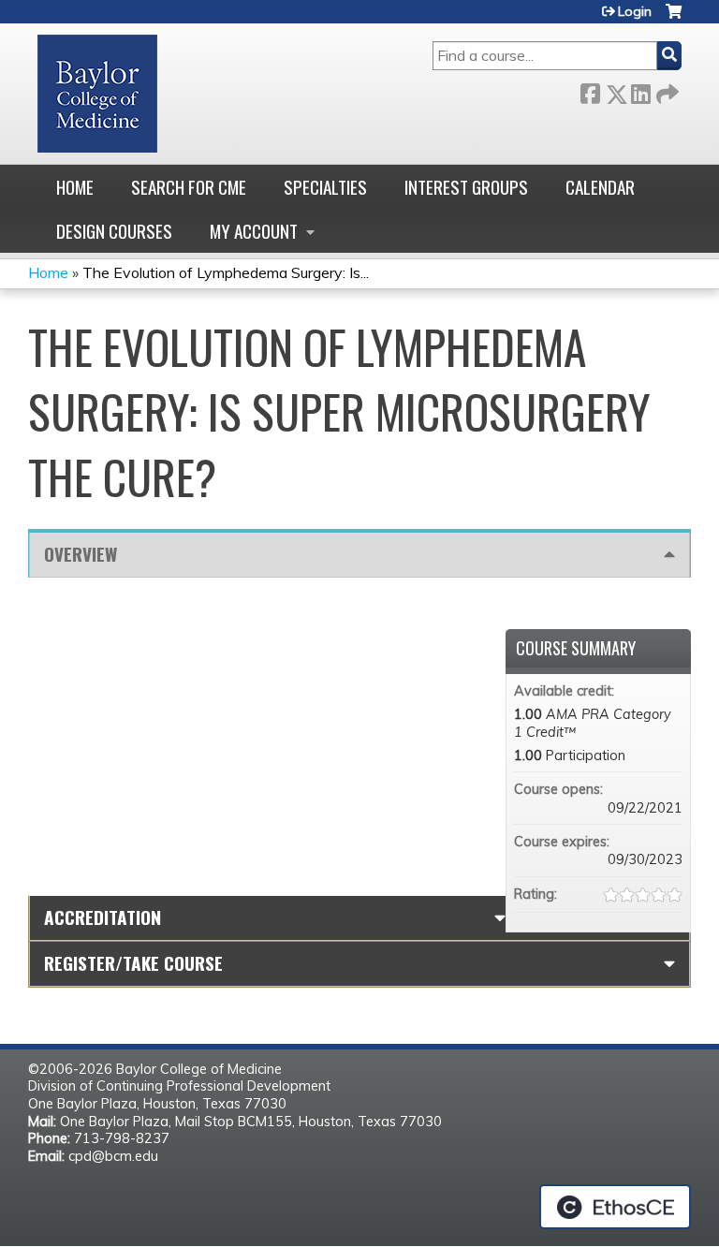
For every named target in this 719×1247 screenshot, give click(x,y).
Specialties (325, 186)
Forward (665, 90)
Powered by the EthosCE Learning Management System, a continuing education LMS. (615, 1206)
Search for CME (188, 186)
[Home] (97, 93)
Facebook (589, 90)
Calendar (600, 186)
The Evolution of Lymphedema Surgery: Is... (225, 272)
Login (635, 11)
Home (75, 186)
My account (254, 230)
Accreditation (102, 917)
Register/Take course (133, 962)
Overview (80, 553)
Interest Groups (466, 186)
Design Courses (114, 230)
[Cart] (674, 18)
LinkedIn (640, 90)
